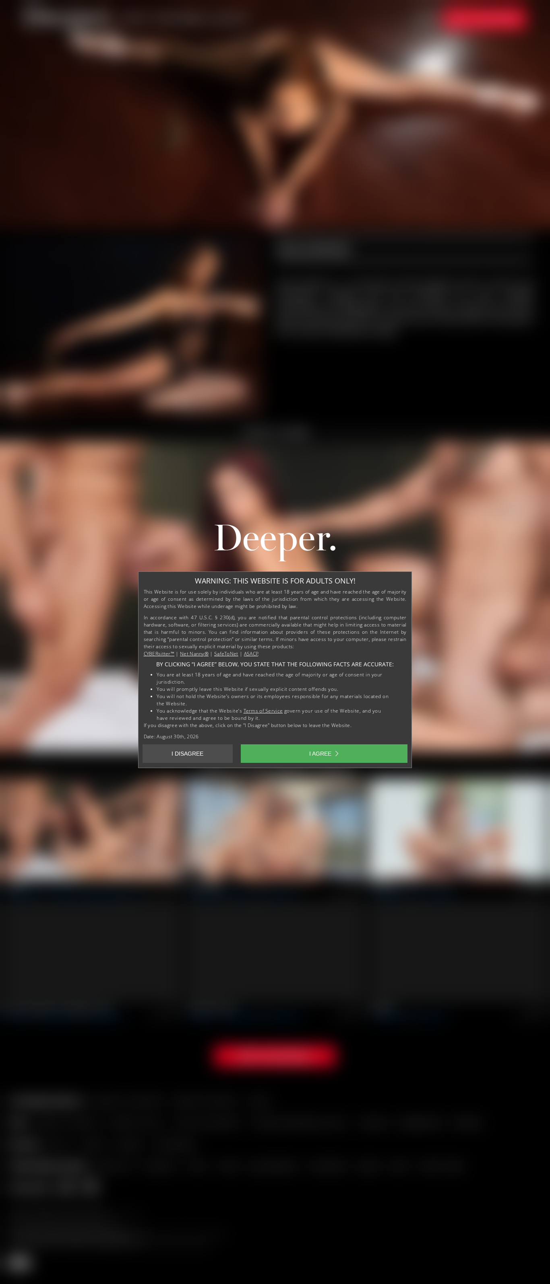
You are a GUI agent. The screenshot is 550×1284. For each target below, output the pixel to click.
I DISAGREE (187, 753)
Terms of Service (263, 710)
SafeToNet (226, 653)
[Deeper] (275, 545)
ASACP (251, 653)
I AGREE (320, 753)
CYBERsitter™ (159, 653)
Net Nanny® (194, 653)
